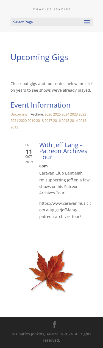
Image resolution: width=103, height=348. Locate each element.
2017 (48, 120)
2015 (65, 120)
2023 (74, 114)
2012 (14, 127)
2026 (48, 114)
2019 (31, 120)
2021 (14, 120)
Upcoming (18, 114)
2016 (57, 120)
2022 (82, 114)
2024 (65, 114)
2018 (40, 120)
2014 (74, 120)
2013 (82, 120)
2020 (23, 120)
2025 (57, 114)
